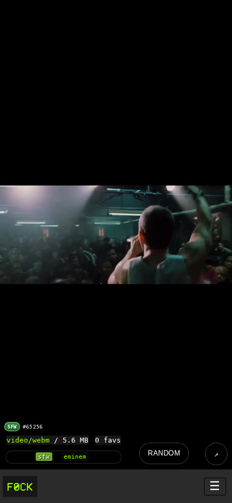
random (164, 453)
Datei (216, 454)
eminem (75, 456)
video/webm (28, 440)
